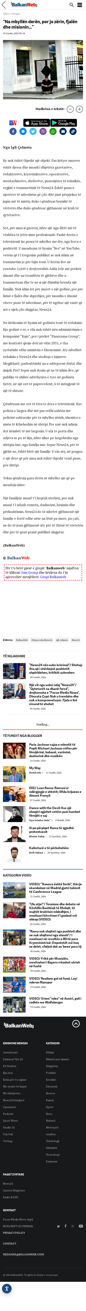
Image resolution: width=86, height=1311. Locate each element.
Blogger (16, 13)
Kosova (50, 1093)
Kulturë (50, 1120)
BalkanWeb (22, 640)
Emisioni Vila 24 (13, 1059)
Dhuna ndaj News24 (42, 640)
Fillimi (6, 13)
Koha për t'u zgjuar (14, 1079)
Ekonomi (51, 1086)
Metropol (52, 1127)
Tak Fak (8, 1134)
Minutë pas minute (57, 1059)
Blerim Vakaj (38, 836)
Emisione (51, 1161)
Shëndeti (51, 1148)
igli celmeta (62, 640)
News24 (76, 640)
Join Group (29, 572)
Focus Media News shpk (18, 1219)
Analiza (51, 1134)
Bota (49, 1114)
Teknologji (52, 1141)
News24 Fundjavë (13, 1100)
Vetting (7, 1141)
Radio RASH (10, 1197)
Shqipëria (52, 1066)
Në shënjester (11, 1093)
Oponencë (9, 1107)
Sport (49, 1107)
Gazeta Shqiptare (14, 1190)
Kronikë (51, 1079)
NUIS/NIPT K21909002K (18, 1226)
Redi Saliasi (37, 852)
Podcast (8, 1114)
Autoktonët (10, 1052)
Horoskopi (53, 1154)
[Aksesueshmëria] (7, 1288)
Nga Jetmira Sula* (41, 820)
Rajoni (50, 1100)
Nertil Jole (36, 772)
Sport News (10, 1120)
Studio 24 (8, 1127)
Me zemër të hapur (15, 1086)
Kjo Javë (8, 1073)
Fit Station (9, 1066)
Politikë (51, 1073)
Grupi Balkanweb (53, 577)
